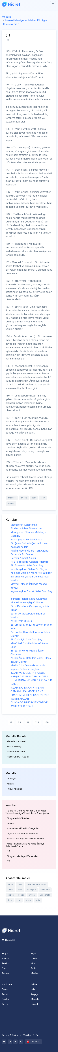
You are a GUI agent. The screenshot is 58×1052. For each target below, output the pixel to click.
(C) (8, 861)
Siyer (33, 953)
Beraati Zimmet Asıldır (23, 558)
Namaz (5, 958)
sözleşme (31, 889)
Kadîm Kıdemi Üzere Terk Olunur (30, 550)
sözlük (11, 895)
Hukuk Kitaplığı (14, 789)
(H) (8, 851)
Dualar (5, 989)
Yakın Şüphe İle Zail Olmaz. (26, 539)
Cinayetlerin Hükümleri (18, 818)
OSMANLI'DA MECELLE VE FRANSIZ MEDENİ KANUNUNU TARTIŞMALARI (30, 695)
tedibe (11, 503)
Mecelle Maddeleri (16, 741)
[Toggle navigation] (53, 4)
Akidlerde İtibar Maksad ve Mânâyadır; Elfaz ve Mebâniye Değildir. (28, 532)
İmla (33, 989)
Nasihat (5, 999)
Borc (10, 900)
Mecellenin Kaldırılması (24, 524)
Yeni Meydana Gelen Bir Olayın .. (30, 569)
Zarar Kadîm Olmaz (22, 554)
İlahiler (34, 984)
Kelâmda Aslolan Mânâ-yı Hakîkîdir (31, 572)
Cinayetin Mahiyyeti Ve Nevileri (22, 856)
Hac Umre (7, 984)
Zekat (5, 994)
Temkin (5, 963)
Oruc (4, 968)
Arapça (34, 994)
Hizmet (34, 1004)
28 (10, 722)
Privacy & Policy (10, 1035)
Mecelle (6, 16)
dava (20, 884)
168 (47, 722)
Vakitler (27, 1035)
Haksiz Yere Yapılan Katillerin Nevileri (25, 838)
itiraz (19, 900)
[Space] (11, 930)
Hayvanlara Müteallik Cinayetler (23, 828)
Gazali (34, 958)
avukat (32, 895)
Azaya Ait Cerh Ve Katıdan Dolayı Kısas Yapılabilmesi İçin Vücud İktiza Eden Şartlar (27, 812)
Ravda (5, 1004)
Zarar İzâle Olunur (21, 620)
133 (37, 722)
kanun (10, 889)
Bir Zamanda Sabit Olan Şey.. (27, 565)
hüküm (21, 895)
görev (28, 900)
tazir (43, 498)
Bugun (5, 953)
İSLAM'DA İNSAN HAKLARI (27, 687)
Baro (20, 889)
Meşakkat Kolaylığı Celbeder (27, 602)
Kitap (33, 963)
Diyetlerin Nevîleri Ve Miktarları (22, 833)
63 (19, 722)
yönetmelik (45, 895)
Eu (37, 1035)
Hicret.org (10, 940)
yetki (38, 900)
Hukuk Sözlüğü (14, 746)
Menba (34, 973)
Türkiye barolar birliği (36, 884)
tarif (34, 498)
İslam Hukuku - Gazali (18, 756)
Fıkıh (33, 968)
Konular (10, 783)
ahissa (24, 498)
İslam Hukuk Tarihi (16, 751)
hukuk (10, 884)
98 (28, 722)
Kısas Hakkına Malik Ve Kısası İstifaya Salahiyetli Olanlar (25, 845)
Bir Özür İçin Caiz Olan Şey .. (27, 639)
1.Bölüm (10, 823)
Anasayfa (11, 778)
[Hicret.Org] (11, 4)
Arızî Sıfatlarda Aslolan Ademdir (29, 561)
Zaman (5, 973)
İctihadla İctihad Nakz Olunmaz (29, 598)
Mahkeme (45, 889)
